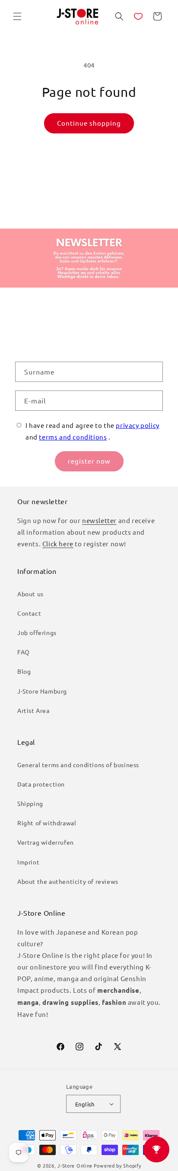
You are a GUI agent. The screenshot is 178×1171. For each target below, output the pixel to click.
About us (30, 594)
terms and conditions (73, 437)
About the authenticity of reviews (67, 881)
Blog (24, 671)
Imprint (28, 862)
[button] (17, 16)
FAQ (23, 652)
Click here (57, 543)
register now (89, 461)
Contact (29, 613)
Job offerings (37, 632)
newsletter (99, 520)
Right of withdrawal (46, 823)
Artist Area (33, 710)
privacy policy (137, 425)
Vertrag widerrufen (45, 842)
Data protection (41, 784)
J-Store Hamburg (42, 691)
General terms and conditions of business (78, 764)
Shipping (30, 803)
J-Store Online (74, 1165)
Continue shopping (89, 123)
